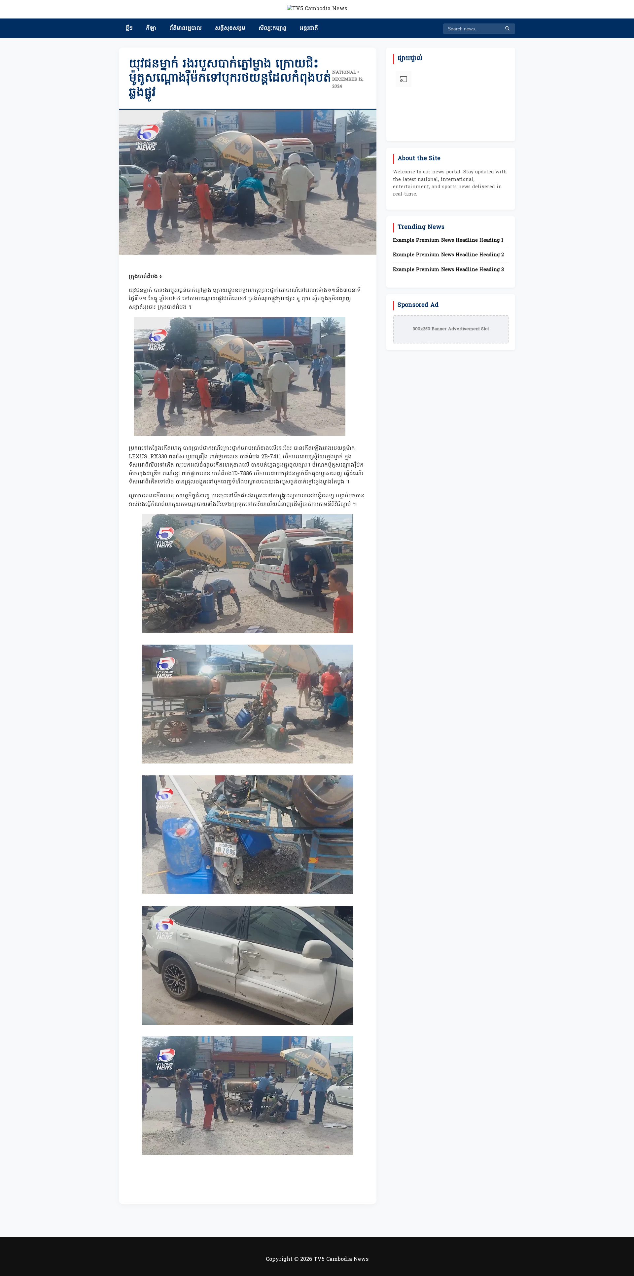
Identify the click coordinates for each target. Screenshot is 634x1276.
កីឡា (151, 28)
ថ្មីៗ (129, 28)
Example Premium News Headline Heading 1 (448, 240)
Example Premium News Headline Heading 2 (448, 255)
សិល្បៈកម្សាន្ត (273, 28)
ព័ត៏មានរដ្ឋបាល (185, 28)
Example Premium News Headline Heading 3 (448, 270)
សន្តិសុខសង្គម (230, 28)
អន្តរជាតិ (309, 28)
